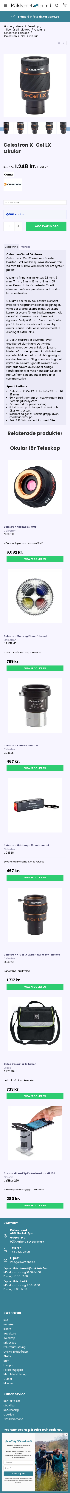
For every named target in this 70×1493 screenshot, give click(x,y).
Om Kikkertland (13, 1419)
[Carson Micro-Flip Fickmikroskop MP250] (35, 1137)
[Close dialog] (66, 1434)
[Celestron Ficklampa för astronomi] (35, 809)
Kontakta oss (12, 1401)
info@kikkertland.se (22, 1262)
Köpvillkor (9, 1405)
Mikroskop (10, 1342)
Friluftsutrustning (15, 1347)
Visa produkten (35, 559)
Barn (6, 1361)
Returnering (11, 1410)
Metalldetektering (15, 1374)
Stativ (7, 1356)
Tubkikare (10, 1333)
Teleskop (9, 1338)
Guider (8, 1379)
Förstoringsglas (13, 1370)
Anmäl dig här (18, 1473)
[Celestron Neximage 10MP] (35, 491)
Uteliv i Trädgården (16, 1352)
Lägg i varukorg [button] (46, 226)
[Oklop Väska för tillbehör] (35, 1028)
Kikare (7, 1329)
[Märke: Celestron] (13, 187)
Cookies (9, 1414)
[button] (59, 43)
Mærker (9, 1383)
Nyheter (9, 1324)
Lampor (8, 1365)
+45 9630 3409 (20, 1252)
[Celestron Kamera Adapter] (35, 709)
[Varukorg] (64, 5)
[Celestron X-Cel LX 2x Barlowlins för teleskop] (35, 919)
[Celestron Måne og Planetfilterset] (35, 600)
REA (6, 1320)
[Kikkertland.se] (31, 5)
